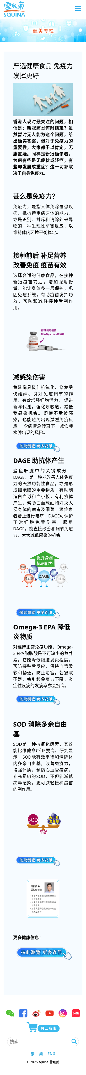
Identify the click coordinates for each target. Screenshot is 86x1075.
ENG (51, 1053)
